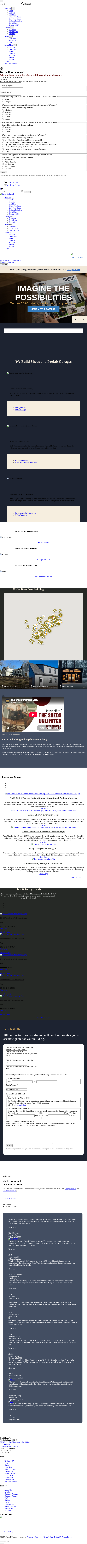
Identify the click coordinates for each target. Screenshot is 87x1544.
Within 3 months (10, 162)
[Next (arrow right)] (3, 1543)
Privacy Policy (21, 1105)
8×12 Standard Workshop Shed (12, 939)
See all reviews (10, 1199)
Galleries (12, 240)
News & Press (14, 230)
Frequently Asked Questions (25, 513)
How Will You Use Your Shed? (26, 462)
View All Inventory (43, 1018)
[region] (43, 298)
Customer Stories (11, 1496)
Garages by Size (10, 1506)
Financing (12, 218)
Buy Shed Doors (15, 208)
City (41, 1113)
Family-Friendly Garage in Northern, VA (43, 863)
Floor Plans (13, 212)
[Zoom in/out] (1, 1541)
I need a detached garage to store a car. (18, 147)
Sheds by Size (10, 1504)
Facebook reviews (9, 1191)
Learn (7, 232)
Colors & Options (21, 460)
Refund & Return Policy (63, 1537)
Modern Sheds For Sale (43, 577)
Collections (13, 236)
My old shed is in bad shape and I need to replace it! (23, 140)
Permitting (12, 222)
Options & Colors (15, 210)
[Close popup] (1, 69)
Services (8, 216)
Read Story (44, 808)
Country (72, 1115)
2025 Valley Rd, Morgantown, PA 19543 (14, 1442)
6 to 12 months (10, 166)
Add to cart (4, 928)
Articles (12, 234)
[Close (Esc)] (8, 1541)
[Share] (5, 1541)
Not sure (8, 169)
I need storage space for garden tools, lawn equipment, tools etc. (27, 142)
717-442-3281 (5, 260)
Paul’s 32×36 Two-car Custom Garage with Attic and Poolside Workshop (43, 798)
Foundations (13, 220)
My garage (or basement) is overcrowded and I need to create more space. (31, 144)
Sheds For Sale (43, 543)
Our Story (12, 226)
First (9, 1081)
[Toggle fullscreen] (3, 1541)
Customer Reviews (11, 1494)
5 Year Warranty (21, 515)
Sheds (7, 99)
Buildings (8, 198)
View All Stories (76, 877)
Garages (8, 102)
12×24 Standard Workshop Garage (13, 918)
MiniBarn (8, 110)
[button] (83, 319)
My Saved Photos (13, 185)
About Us (8, 1490)
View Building (5, 932)
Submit (3, 172)
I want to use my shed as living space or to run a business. (25, 149)
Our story (8, 759)
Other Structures (15, 206)
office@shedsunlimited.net (9, 1446)
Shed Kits (12, 204)
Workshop (8, 114)
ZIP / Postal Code (41, 1115)
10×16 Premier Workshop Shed (12, 1000)
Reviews (12, 244)
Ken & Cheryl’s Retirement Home (43, 815)
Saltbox (7, 117)
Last (34, 1081)
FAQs (11, 238)
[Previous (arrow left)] (1, 1543)
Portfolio (12, 242)
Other (7, 151)
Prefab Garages (20, 410)
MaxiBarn (8, 112)
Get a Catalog (7, 1532)
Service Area (13, 228)
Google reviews (70, 1189)
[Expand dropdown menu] (13, 198)
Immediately (9, 160)
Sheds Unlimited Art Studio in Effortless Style (43, 832)
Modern (7, 119)
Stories (11, 246)
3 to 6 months (9, 164)
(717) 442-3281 (12, 182)
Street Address (13, 1113)
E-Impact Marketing (34, 1537)
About (7, 224)
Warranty (8, 1510)
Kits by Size (9, 1508)
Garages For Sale (43, 560)
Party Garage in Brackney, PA (43, 848)
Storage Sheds (20, 408)
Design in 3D (14, 214)
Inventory (8, 248)
